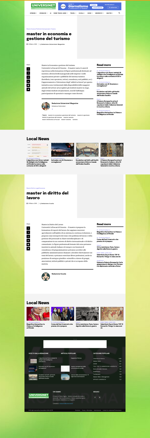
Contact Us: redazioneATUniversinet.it (112, 410)
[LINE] (28, 89)
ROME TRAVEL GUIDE (60, 13)
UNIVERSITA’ (99, 13)
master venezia (68, 117)
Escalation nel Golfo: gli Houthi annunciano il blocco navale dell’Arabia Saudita (108, 93)
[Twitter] (28, 73)
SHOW (89, 13)
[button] (119, 13)
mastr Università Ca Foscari (51, 119)
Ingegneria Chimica (76, 358)
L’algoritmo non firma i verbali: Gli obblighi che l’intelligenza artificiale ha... (48, 359)
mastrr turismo (66, 119)
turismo (75, 119)
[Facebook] (28, 69)
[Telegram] (28, 85)
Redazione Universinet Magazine (53, 44)
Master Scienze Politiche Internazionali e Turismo (41, 29)
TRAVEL (72, 13)
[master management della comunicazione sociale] (65, 369)
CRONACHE (42, 13)
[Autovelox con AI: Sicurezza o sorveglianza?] (62, 150)
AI (50, 13)
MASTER (109, 13)
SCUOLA (81, 13)
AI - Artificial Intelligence (103, 71)
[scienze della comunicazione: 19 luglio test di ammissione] (65, 377)
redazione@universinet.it (66, 403)
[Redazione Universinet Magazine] (46, 106)
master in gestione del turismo (52, 117)
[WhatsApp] (28, 77)
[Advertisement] (75, 344)
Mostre (99, 99)
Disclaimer (77, 410)
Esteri (98, 90)
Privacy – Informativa (87, 410)
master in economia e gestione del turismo (62, 115)
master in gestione (83, 115)
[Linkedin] (28, 81)
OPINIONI (33, 13)
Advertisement (97, 410)
